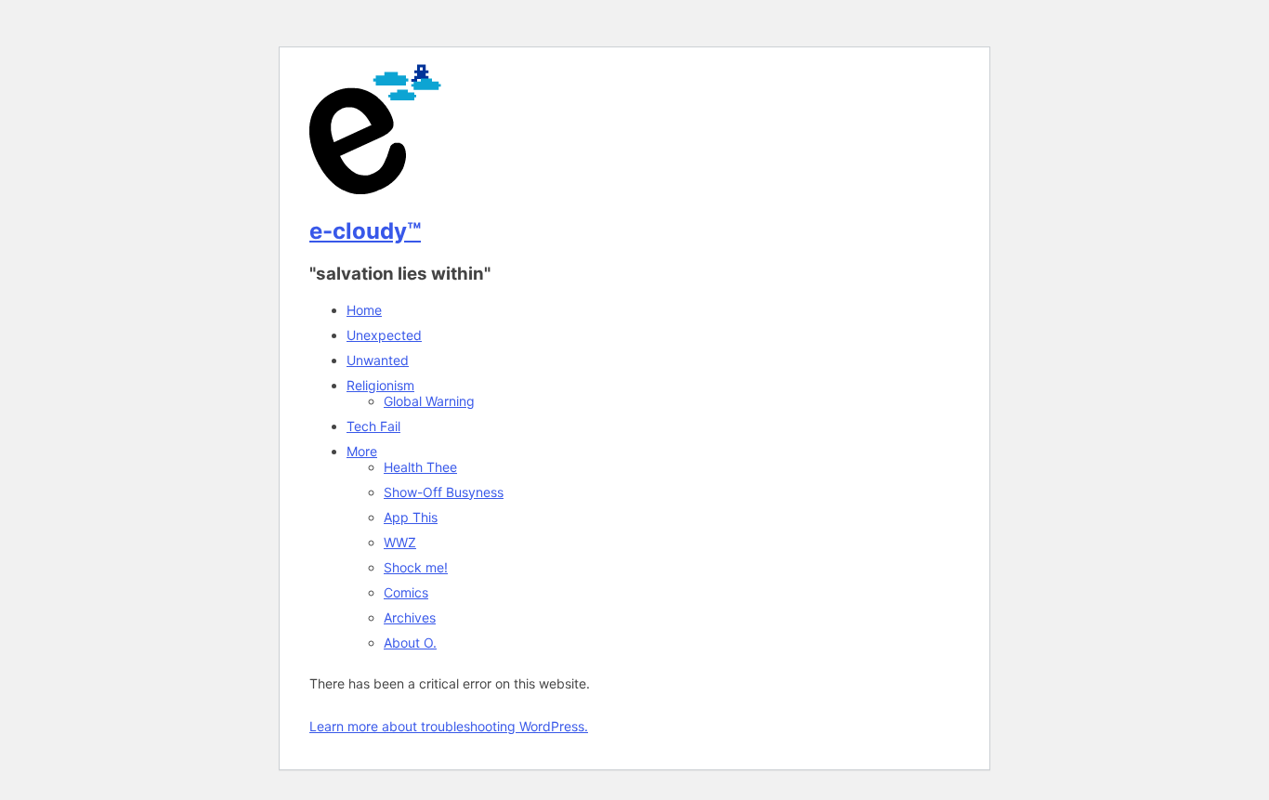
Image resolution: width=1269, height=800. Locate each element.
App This (411, 517)
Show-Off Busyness (444, 492)
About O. (410, 642)
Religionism (380, 385)
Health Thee (420, 467)
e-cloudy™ (365, 230)
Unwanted (378, 360)
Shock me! (416, 567)
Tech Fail (373, 426)
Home (364, 310)
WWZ (400, 542)
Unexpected (384, 335)
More (362, 451)
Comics (406, 592)
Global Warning (429, 401)
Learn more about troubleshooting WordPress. (448, 726)
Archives (410, 617)
